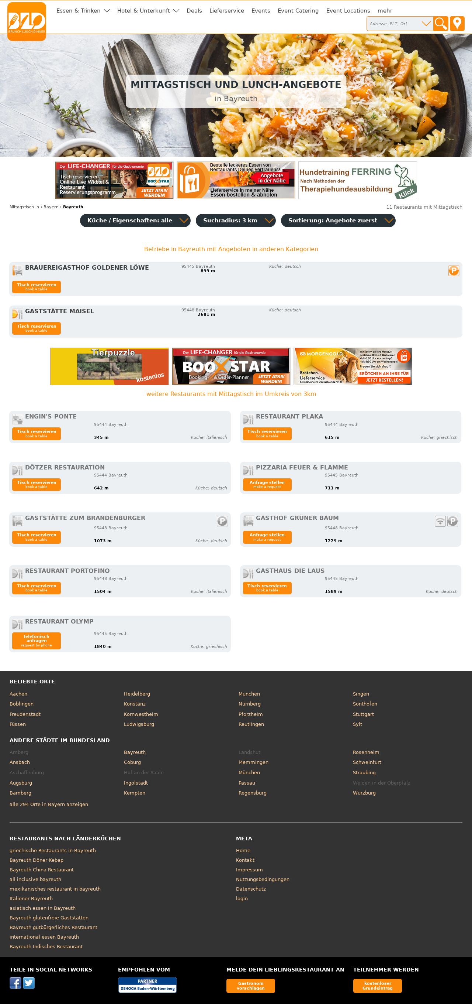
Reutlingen (251, 724)
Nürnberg (250, 704)
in (24, 207)
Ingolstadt (136, 783)
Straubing (364, 772)
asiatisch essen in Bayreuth (43, 908)
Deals (194, 10)
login (242, 898)
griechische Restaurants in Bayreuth (53, 850)
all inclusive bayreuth (35, 879)
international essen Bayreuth (44, 937)
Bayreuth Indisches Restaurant (46, 946)
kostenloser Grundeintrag (377, 985)
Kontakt (245, 860)
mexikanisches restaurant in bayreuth (55, 889)
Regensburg (253, 793)
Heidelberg (137, 694)
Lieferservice (226, 10)
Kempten (134, 793)
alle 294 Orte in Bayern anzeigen (49, 804)
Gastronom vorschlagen (251, 985)
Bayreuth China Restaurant (42, 869)
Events (260, 10)
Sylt (357, 724)
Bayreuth (135, 752)
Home (243, 850)
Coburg (132, 762)
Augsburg (21, 783)
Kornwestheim (141, 714)
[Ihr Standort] (457, 23)
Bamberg (20, 793)
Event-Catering (298, 10)
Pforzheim (251, 714)
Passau (247, 783)
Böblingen (22, 704)
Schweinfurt (367, 762)
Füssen (18, 724)
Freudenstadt (25, 714)
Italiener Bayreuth (31, 898)
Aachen (18, 694)
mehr (385, 10)
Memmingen (253, 762)
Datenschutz (251, 889)
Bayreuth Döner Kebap (36, 860)
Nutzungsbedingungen (262, 879)
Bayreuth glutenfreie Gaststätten (49, 918)
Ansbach (20, 762)
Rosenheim (366, 752)
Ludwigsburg (139, 724)
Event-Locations (348, 10)
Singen (361, 694)
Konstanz (135, 704)
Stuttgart (363, 714)
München (249, 694)
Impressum (249, 869)
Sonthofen (365, 704)
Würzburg (364, 793)
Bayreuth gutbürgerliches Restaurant (53, 927)
